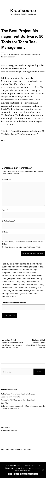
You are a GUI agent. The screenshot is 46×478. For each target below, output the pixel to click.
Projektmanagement (8, 57)
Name (5, 210)
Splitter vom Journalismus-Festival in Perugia (18, 394)
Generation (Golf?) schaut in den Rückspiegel (18, 400)
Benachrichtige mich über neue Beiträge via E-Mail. (23, 247)
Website (5, 232)
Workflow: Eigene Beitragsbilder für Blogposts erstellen (35, 343)
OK (10, 474)
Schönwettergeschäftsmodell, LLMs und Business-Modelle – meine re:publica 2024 (23, 407)
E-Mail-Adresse (8, 221)
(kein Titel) (5, 403)
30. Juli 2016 (5, 54)
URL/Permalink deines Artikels (14, 302)
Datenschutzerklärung (9, 430)
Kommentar (7, 179)
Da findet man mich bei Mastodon (16, 449)
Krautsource (23, 10)
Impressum (5, 427)
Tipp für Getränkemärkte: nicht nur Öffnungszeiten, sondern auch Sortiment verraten (12, 343)
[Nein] (43, 470)
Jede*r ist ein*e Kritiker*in (10, 397)
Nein (16, 474)
